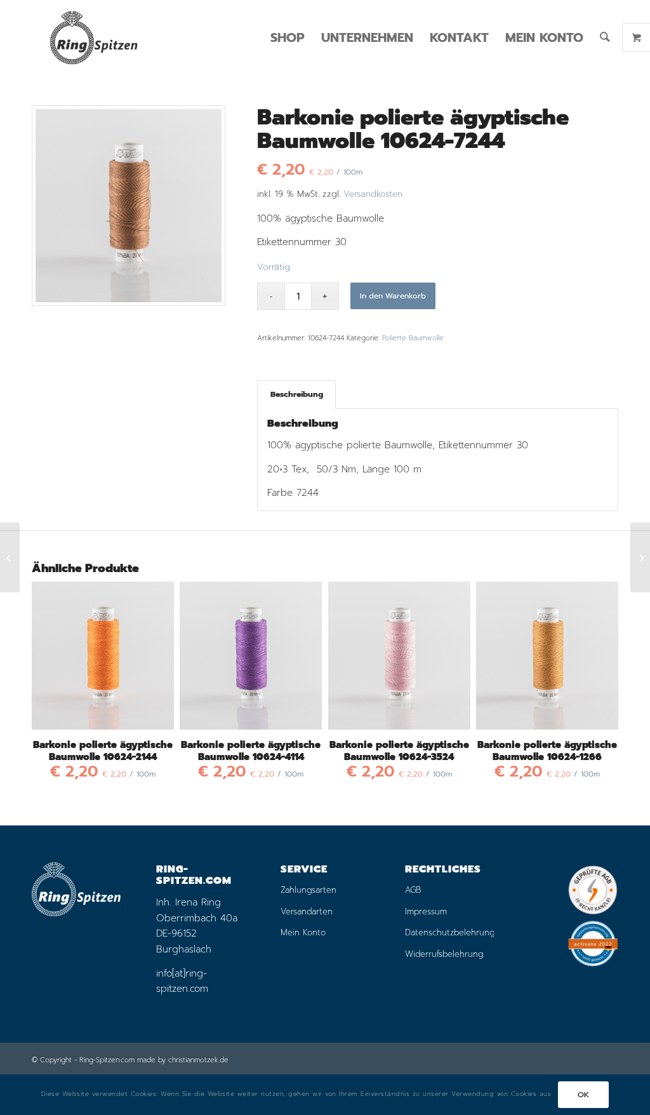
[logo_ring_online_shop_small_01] (93, 37)
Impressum (426, 911)
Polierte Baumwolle (413, 338)
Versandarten (307, 911)
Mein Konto (303, 932)
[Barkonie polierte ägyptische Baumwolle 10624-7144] (10, 557)
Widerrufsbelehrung (444, 954)
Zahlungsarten (308, 890)
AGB (413, 890)
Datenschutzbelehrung (449, 932)
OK (584, 1094)
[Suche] (605, 37)
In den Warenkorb (393, 296)
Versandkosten (372, 194)
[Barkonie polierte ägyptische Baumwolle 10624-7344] (640, 557)
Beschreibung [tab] (296, 394)
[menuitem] (287, 37)
